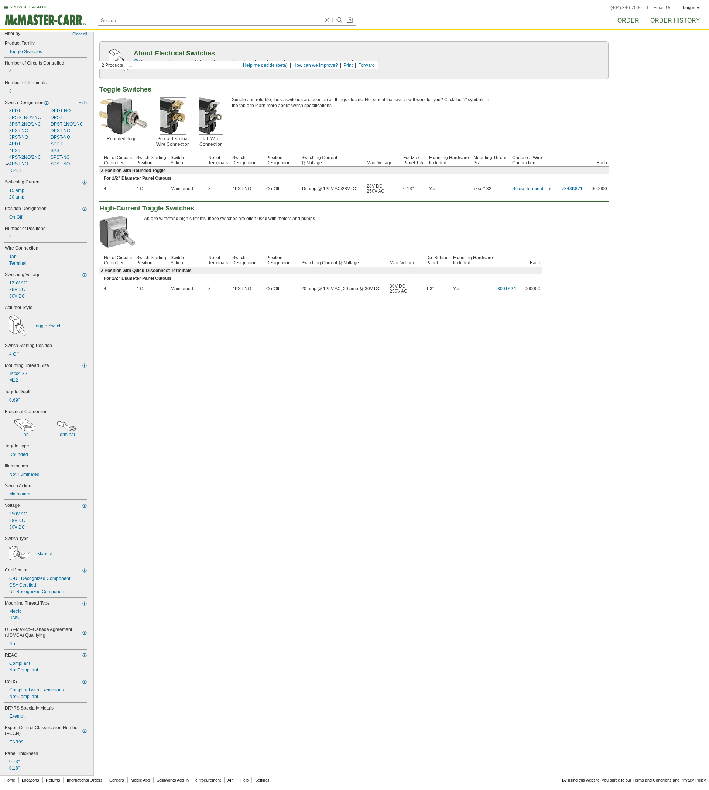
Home (9, 780)
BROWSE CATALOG (29, 7)
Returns (53, 780)
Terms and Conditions (652, 780)
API (230, 780)
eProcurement (208, 780)
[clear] (327, 20)
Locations (30, 780)
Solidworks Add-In (173, 780)
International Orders (85, 780)
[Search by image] (349, 20)
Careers (116, 780)
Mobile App (140, 780)
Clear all (79, 34)
